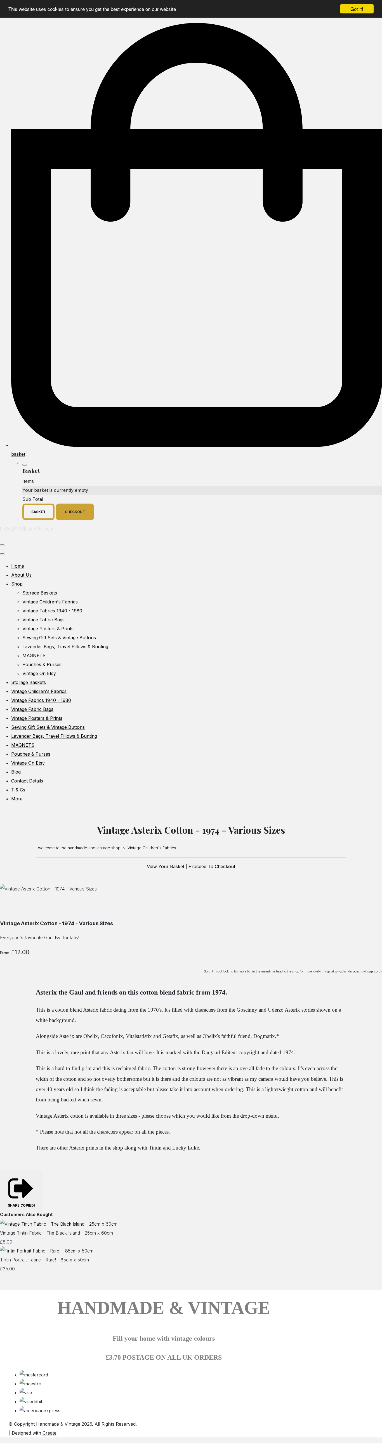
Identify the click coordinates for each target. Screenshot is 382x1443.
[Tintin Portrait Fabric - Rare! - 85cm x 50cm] (46, 1251)
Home (17, 566)
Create (49, 1433)
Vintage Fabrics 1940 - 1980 (52, 611)
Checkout (75, 512)
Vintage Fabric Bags (43, 619)
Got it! (356, 8)
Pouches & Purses (42, 664)
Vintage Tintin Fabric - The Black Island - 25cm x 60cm (56, 1233)
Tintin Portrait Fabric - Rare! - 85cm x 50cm (44, 1260)
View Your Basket (165, 866)
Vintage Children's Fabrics (50, 602)
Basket (38, 512)
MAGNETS (34, 655)
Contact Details (27, 781)
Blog (16, 772)
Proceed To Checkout (211, 866)
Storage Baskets (39, 593)
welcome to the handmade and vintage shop (79, 847)
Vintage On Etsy (39, 673)
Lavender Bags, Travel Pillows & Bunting (65, 646)
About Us (21, 575)
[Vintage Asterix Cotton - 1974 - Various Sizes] (9, 906)
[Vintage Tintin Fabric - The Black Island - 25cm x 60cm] (58, 1224)
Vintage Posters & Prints (48, 628)
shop (118, 1148)
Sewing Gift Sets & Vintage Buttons (59, 637)
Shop (17, 584)
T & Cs (18, 790)
